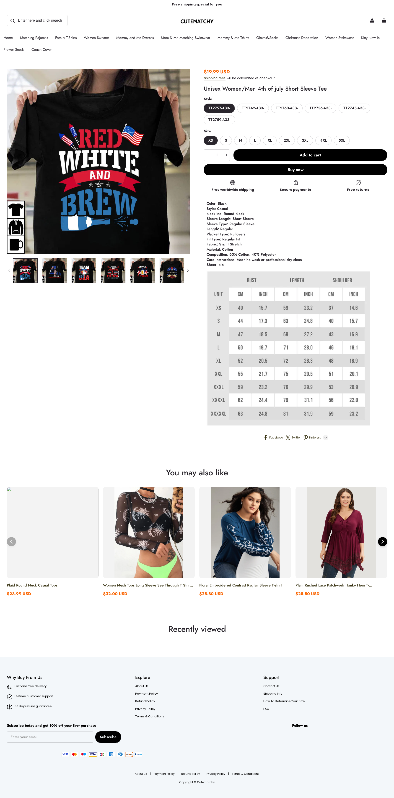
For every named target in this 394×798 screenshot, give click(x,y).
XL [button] (270, 140)
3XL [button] (305, 140)
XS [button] (210, 140)
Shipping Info (273, 694)
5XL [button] (342, 140)
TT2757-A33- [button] (219, 108)
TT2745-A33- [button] (354, 108)
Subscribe (108, 736)
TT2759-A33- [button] (219, 119)
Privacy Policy (145, 709)
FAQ (266, 709)
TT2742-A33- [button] (253, 108)
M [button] (240, 140)
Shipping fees (215, 78)
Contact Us (271, 686)
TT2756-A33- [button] (321, 108)
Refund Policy (145, 701)
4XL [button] (323, 140)
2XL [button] (287, 140)
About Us (141, 686)
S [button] (226, 140)
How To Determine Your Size (284, 701)
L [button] (255, 140)
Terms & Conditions (149, 716)
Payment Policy (146, 694)
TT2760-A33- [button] (287, 108)
